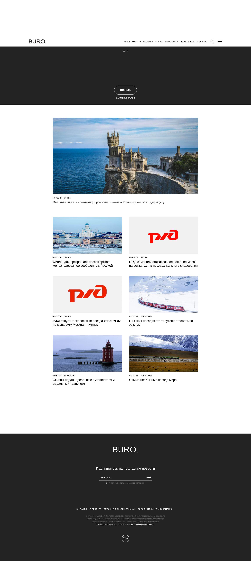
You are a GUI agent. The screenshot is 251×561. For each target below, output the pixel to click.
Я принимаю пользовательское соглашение (127, 483)
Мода (127, 41)
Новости (201, 41)
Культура (148, 41)
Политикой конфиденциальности (140, 525)
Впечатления (187, 41)
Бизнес (159, 41)
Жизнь (67, 198)
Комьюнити (171, 41)
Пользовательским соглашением (110, 525)
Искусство (146, 317)
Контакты (81, 509)
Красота (136, 41)
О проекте (95, 509)
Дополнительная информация (155, 509)
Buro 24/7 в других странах (119, 509)
